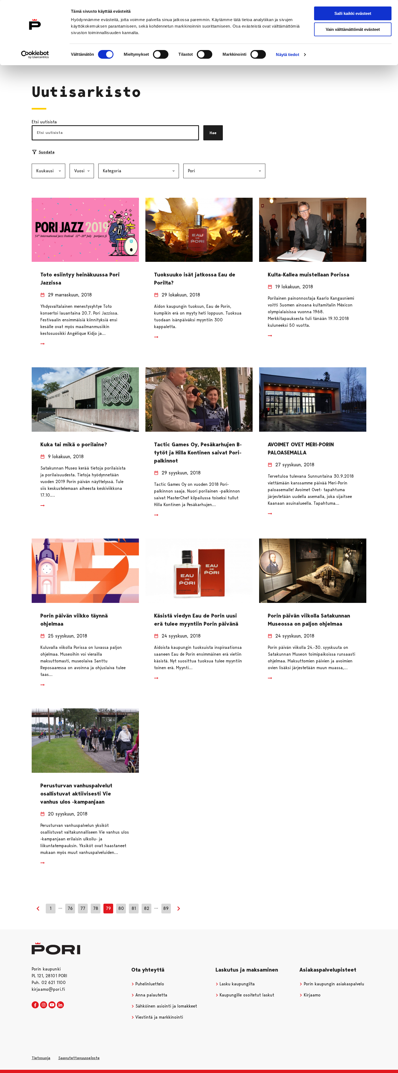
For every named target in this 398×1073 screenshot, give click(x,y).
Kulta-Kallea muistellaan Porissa (308, 274)
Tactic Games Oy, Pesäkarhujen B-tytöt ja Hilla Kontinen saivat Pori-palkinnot (198, 452)
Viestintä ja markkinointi (158, 1017)
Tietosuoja (41, 1057)
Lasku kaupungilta (236, 983)
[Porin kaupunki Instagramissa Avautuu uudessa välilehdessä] (43, 1005)
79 (108, 908)
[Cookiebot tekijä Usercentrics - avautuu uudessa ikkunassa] (35, 55)
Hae (213, 132)
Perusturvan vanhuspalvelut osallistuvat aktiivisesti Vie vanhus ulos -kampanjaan (76, 793)
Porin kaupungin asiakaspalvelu (333, 983)
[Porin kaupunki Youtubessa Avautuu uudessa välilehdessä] (52, 1005)
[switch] (160, 54)
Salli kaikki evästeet (352, 13)
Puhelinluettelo (149, 983)
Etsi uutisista (44, 121)
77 (82, 908)
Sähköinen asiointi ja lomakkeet (165, 1006)
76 (70, 908)
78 (95, 908)
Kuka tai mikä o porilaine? (73, 444)
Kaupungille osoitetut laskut (246, 995)
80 (121, 908)
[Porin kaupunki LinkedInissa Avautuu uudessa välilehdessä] (60, 1005)
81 (134, 908)
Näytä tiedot (287, 54)
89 (166, 908)
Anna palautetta (150, 995)
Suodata (46, 152)
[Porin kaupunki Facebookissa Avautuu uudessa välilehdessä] (35, 1005)
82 (146, 908)
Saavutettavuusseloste (79, 1057)
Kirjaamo (311, 995)
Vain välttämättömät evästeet (353, 29)
